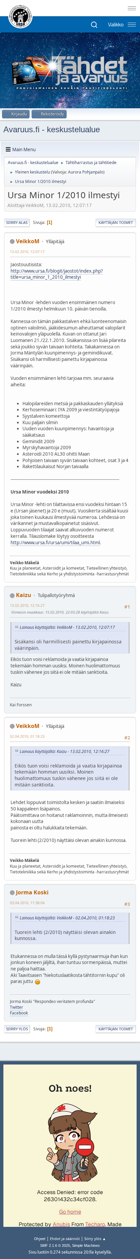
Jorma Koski (32, 892)
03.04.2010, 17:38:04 (27, 902)
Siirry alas (17, 222)
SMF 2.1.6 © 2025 (55, 1245)
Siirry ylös (17, 1028)
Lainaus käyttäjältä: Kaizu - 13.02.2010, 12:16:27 (64, 751)
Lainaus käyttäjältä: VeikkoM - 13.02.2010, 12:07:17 (67, 627)
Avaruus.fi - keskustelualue (51, 129)
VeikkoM (27, 241)
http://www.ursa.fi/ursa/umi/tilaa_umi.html (55, 543)
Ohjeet (40, 1238)
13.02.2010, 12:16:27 (27, 605)
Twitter (16, 1007)
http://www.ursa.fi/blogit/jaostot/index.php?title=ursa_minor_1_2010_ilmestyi (57, 274)
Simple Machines (86, 1245)
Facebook (19, 1013)
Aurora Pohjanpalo (85, 172)
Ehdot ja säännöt (65, 1238)
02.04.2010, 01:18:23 (27, 736)
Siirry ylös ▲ (95, 1238)
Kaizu (23, 595)
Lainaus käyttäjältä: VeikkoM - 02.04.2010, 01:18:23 (67, 918)
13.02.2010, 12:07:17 (27, 251)
